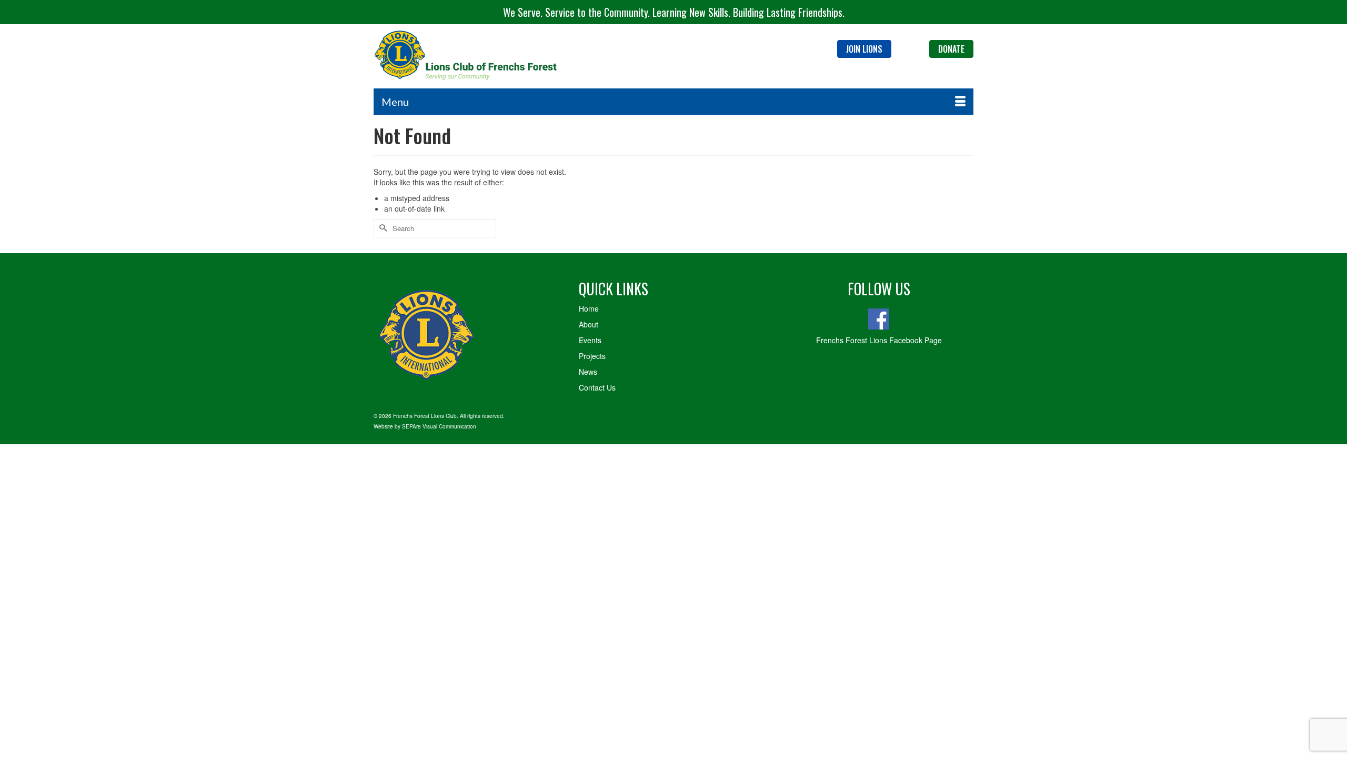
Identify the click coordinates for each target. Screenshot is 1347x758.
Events (590, 340)
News (588, 371)
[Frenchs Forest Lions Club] (468, 56)
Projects (592, 356)
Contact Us (597, 387)
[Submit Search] (381, 228)
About (588, 324)
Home (589, 308)
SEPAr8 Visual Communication (439, 426)
